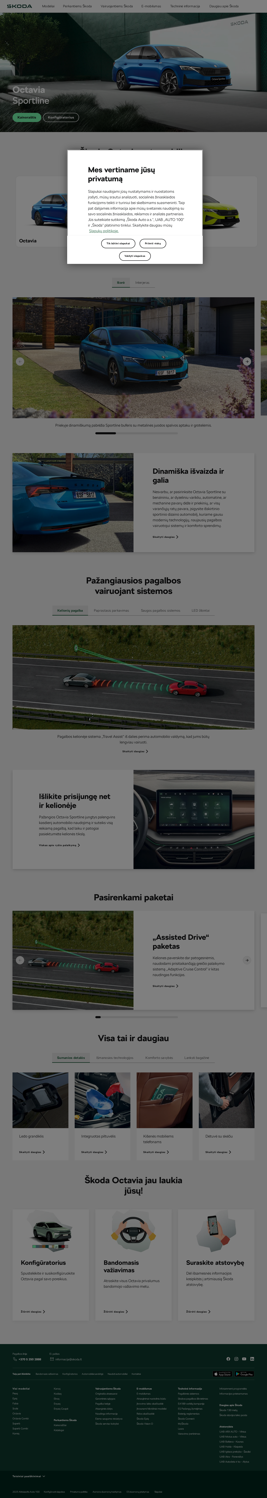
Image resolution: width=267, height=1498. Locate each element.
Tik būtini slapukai (118, 243)
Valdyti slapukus (135, 255)
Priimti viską (153, 243)
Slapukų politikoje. (104, 231)
